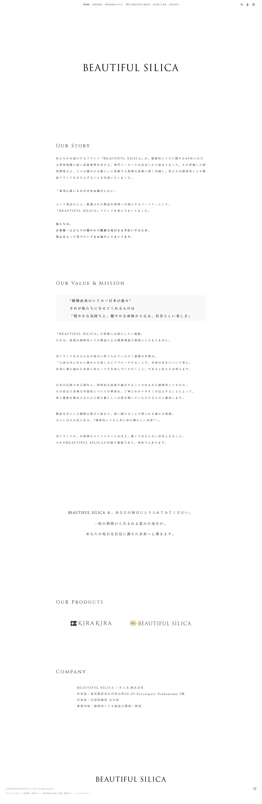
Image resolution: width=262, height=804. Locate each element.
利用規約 (26, 793)
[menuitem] (86, 5)
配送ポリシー (69, 793)
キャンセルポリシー (82, 793)
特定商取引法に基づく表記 (52, 793)
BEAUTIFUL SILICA (19, 788)
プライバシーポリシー (13, 793)
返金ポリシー (36, 793)
